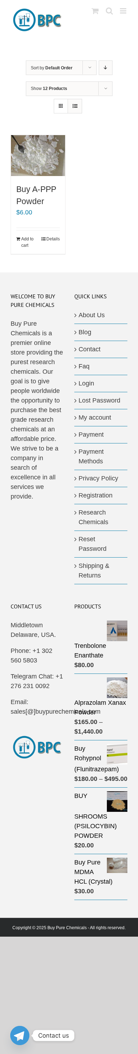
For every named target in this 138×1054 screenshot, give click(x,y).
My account (95, 417)
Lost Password (99, 400)
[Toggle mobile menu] (123, 11)
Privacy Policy (98, 478)
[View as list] (75, 106)
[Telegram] (19, 1035)
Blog (85, 332)
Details (53, 238)
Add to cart (27, 242)
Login (86, 383)
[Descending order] (106, 67)
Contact (89, 349)
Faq (84, 366)
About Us (92, 315)
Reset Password (93, 544)
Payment (91, 434)
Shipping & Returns (94, 570)
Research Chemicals (93, 517)
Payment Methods (91, 456)
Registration (96, 495)
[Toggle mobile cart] (95, 11)
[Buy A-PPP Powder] (38, 155)
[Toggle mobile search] (109, 11)
